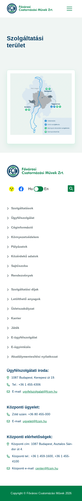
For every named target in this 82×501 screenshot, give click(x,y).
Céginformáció (22, 227)
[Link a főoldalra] (30, 8)
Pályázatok (19, 246)
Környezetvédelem (25, 237)
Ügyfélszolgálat (22, 218)
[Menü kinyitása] (68, 8)
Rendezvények (22, 275)
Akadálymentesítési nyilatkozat (34, 356)
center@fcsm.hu (46, 468)
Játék (15, 327)
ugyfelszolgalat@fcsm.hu (40, 391)
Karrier (16, 318)
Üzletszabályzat (22, 308)
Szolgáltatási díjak (24, 289)
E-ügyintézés (21, 347)
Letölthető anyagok (25, 299)
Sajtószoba (19, 266)
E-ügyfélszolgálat (24, 337)
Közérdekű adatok (24, 256)
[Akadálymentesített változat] (11, 189)
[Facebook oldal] (21, 189)
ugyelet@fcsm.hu (35, 421)
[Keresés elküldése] (71, 188)
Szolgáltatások (22, 208)
